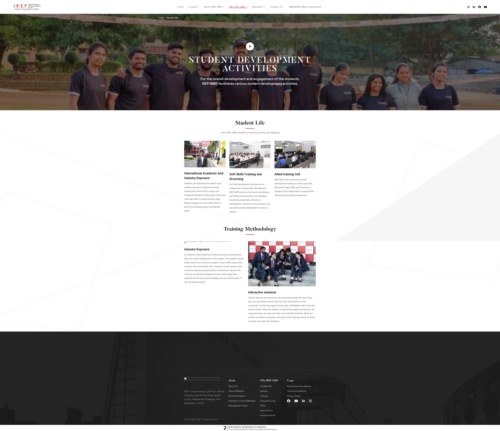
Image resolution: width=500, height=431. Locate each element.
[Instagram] (468, 6)
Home (161, 18)
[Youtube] (485, 6)
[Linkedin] (473, 6)
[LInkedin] (303, 401)
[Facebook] (479, 6)
